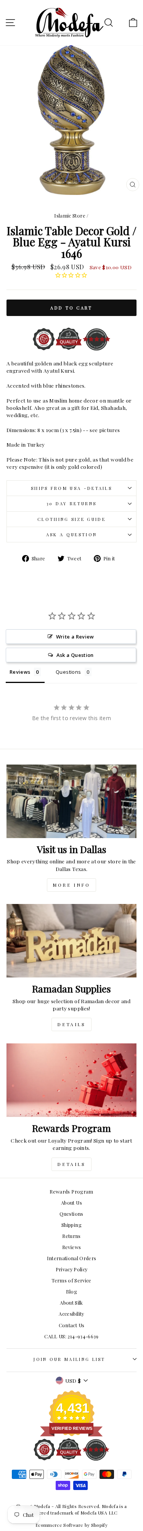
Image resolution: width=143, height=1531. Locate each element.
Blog (71, 1291)
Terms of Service (71, 1280)
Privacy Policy (72, 1269)
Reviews (71, 1247)
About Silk (71, 1302)
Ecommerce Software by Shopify (71, 1525)
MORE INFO (71, 885)
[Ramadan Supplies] (71, 941)
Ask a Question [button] (75, 655)
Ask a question (71, 534)
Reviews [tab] (20, 671)
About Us (71, 1202)
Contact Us (71, 1325)
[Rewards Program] (71, 1080)
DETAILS (71, 1024)
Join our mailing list (70, 1359)
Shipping (71, 1225)
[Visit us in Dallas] (71, 801)
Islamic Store (69, 215)
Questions (71, 1213)
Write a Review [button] (75, 636)
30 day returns (71, 503)
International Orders (71, 1258)
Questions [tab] (68, 671)
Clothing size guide (71, 519)
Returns (71, 1236)
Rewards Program (71, 1191)
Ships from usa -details (71, 488)
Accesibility (71, 1313)
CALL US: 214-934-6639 (71, 1336)
